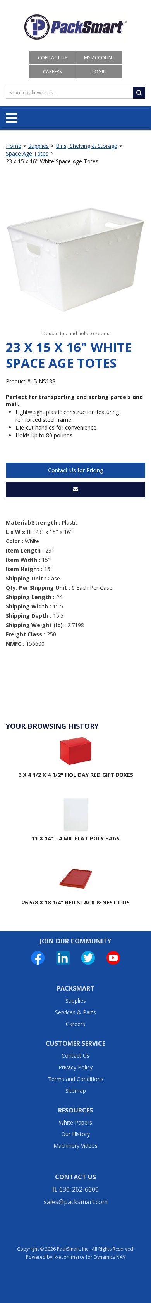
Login (99, 71)
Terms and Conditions (75, 1079)
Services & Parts (75, 1012)
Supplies (38, 145)
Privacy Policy (75, 1067)
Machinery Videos (75, 1145)
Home (13, 145)
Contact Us (52, 57)
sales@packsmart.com (76, 1201)
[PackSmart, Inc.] (75, 27)
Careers (52, 71)
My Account (99, 57)
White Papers (75, 1122)
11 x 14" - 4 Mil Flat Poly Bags (76, 838)
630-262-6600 (79, 1189)
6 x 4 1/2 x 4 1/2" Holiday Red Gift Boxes (75, 774)
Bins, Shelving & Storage (86, 145)
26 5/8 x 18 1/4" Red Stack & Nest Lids (76, 902)
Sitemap (75, 1090)
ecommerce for (91, 1257)
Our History (75, 1134)
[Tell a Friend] (75, 489)
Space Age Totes (27, 153)
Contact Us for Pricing (75, 470)
